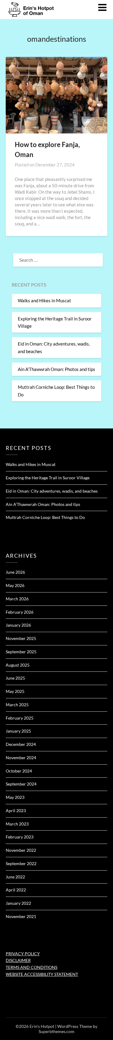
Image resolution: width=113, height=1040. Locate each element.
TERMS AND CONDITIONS (31, 967)
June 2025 (15, 678)
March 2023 (17, 823)
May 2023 (15, 797)
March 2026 (17, 598)
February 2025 (19, 717)
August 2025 (18, 665)
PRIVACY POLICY (23, 953)
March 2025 (17, 704)
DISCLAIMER (18, 960)
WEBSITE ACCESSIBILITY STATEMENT (42, 974)
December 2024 (21, 744)
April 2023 (16, 810)
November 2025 (21, 638)
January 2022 (18, 903)
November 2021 (21, 916)
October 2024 (19, 770)
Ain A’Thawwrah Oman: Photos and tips (56, 369)
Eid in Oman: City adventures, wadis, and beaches (52, 491)
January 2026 (18, 625)
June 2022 (15, 876)
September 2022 (21, 863)
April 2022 (16, 889)
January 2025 (18, 730)
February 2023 (19, 836)
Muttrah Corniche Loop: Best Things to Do (45, 517)
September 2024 (21, 783)
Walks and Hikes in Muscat (44, 300)
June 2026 (15, 572)
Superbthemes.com (56, 1031)
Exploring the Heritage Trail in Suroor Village (47, 477)
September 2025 (21, 651)
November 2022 (21, 850)
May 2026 (15, 585)
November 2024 (21, 757)
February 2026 (19, 612)
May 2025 (15, 691)
